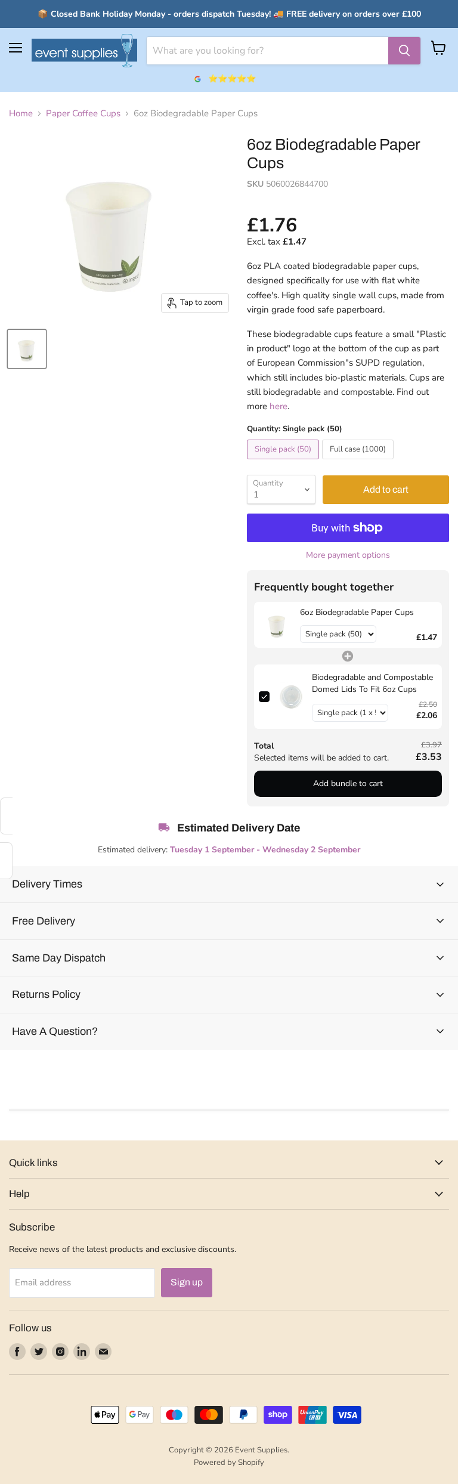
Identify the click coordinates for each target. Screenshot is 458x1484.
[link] (277, 625)
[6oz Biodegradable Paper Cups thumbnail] (27, 349)
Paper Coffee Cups (83, 114)
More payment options (348, 555)
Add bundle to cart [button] (348, 783)
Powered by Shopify (229, 1462)
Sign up (187, 1282)
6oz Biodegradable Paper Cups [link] (357, 612)
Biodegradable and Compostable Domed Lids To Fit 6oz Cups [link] (372, 683)
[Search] (404, 50)
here (278, 406)
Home (21, 114)
